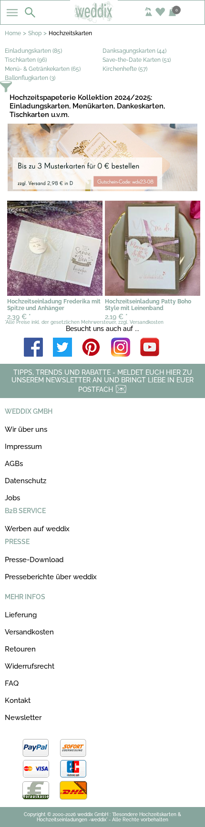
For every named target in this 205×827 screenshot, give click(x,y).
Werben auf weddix (37, 529)
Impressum (23, 446)
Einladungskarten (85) (33, 51)
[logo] (102, 20)
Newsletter (23, 717)
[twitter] (62, 348)
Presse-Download (34, 559)
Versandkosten (29, 632)
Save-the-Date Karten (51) (136, 60)
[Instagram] (121, 348)
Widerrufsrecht (29, 666)
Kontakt (18, 700)
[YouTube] (150, 348)
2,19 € (116, 317)
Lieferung (21, 615)
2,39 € (19, 317)
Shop (34, 33)
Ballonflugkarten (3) (30, 78)
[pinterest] (92, 348)
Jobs (12, 498)
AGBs (14, 463)
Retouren (20, 649)
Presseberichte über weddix (51, 577)
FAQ (12, 683)
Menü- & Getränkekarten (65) (43, 69)
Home (13, 33)
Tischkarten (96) (26, 60)
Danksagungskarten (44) (134, 51)
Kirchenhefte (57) (124, 69)
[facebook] (33, 348)
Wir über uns (26, 429)
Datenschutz (25, 481)
